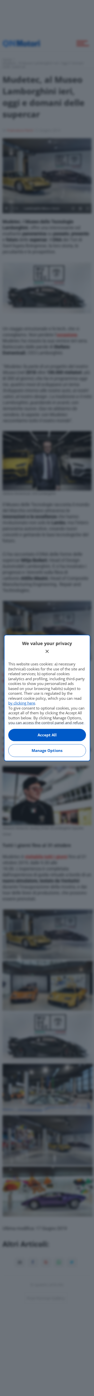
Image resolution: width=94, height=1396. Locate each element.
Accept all (47, 734)
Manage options (47, 750)
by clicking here (21, 703)
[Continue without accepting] (47, 651)
